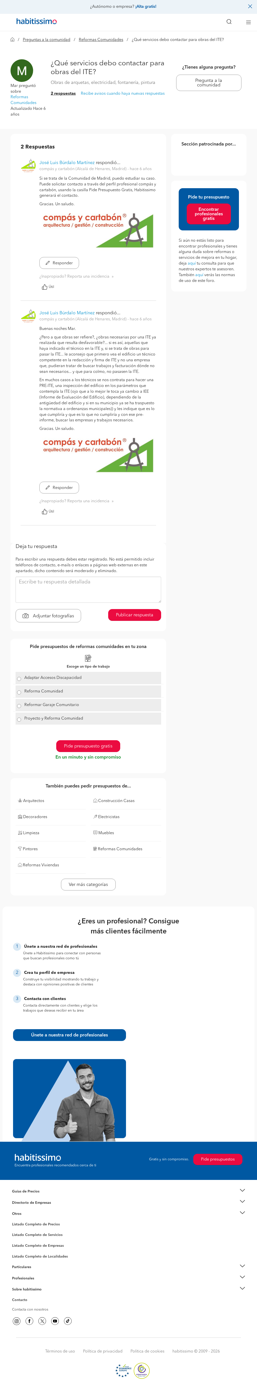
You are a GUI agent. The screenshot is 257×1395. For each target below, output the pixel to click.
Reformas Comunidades (101, 40)
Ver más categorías (88, 884)
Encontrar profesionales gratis (209, 214)
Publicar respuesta (134, 615)
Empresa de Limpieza (29, 1214)
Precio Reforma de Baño (31, 1197)
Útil (51, 287)
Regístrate (20, 1278)
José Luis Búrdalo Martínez (67, 163)
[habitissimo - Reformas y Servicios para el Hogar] (35, 22)
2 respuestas (63, 94)
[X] (42, 1321)
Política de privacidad (102, 1352)
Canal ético (21, 1301)
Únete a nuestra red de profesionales (69, 1035)
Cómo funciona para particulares (38, 1273)
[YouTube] (54, 1321)
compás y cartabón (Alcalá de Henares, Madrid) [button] (83, 169)
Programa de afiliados (29, 1306)
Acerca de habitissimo (30, 1296)
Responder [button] (62, 263)
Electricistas (21, 1244)
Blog (16, 1220)
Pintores (18, 1239)
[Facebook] (29, 1321)
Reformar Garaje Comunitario (51, 705)
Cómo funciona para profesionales (40, 1284)
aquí (192, 264)
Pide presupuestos (218, 1160)
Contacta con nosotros (30, 1309)
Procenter (19, 1235)
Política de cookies (147, 1352)
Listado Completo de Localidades (40, 1256)
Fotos (16, 1230)
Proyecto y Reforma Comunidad (53, 719)
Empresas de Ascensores (32, 1209)
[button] (22, 70)
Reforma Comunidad (43, 691)
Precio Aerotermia (26, 1202)
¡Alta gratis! (145, 7)
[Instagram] (16, 1321)
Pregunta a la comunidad (208, 82)
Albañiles (19, 1249)
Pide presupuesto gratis (88, 746)
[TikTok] (67, 1321)
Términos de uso (60, 1352)
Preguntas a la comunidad (46, 40)
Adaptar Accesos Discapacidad (53, 678)
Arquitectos (21, 1254)
